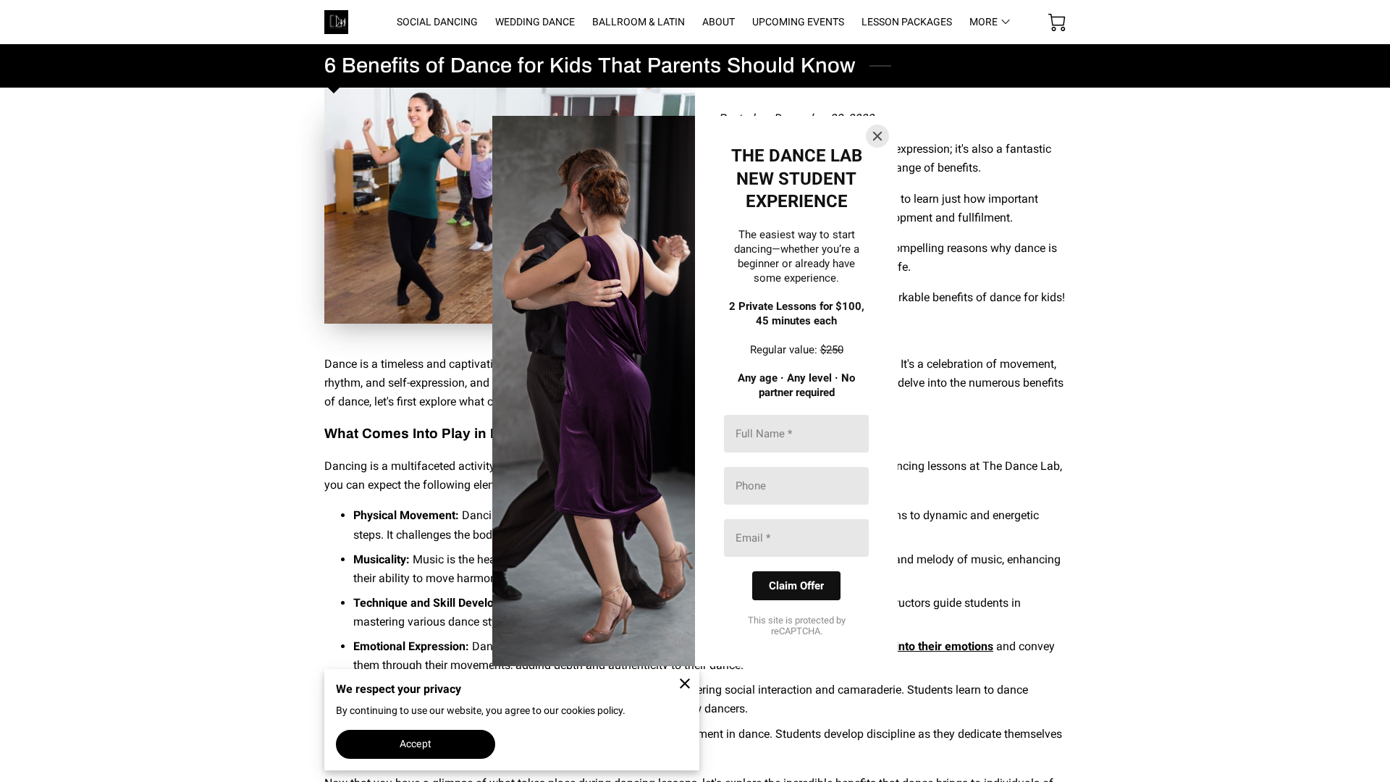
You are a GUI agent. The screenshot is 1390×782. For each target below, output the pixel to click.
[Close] (877, 136)
